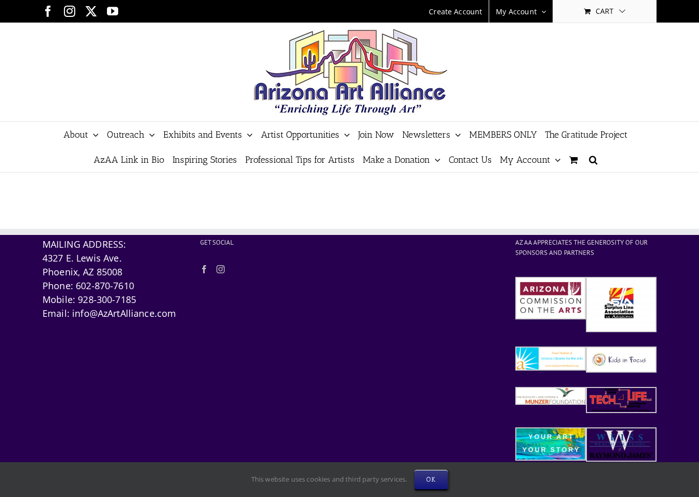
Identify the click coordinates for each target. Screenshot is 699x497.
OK (431, 479)
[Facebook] (204, 269)
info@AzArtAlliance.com (124, 313)
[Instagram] (220, 269)
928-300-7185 (107, 299)
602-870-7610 (105, 285)
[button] (593, 159)
